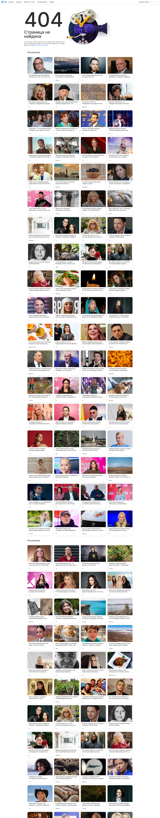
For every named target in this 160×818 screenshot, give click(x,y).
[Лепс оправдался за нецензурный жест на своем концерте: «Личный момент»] (40, 496)
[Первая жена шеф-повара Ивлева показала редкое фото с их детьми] (66, 96)
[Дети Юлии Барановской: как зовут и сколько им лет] (40, 797)
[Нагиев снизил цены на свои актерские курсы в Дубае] (93, 416)
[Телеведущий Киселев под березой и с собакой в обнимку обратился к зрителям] (120, 69)
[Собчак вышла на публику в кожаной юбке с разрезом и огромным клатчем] (120, 549)
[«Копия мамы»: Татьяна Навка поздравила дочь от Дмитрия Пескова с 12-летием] (120, 309)
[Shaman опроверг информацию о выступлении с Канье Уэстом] (93, 549)
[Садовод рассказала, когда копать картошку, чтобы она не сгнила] (66, 442)
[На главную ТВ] (5, 2)
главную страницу (42, 45)
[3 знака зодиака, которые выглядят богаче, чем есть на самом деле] (66, 256)
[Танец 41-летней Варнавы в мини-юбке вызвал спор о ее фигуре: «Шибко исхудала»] (40, 469)
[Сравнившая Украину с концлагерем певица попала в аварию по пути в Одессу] (93, 389)
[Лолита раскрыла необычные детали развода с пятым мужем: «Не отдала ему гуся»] (93, 576)
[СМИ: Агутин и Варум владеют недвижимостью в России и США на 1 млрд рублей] (40, 176)
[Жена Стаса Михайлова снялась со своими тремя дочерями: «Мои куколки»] (120, 744)
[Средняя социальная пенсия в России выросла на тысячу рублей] (120, 389)
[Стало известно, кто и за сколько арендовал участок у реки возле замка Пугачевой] (93, 229)
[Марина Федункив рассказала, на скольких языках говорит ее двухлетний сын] (66, 122)
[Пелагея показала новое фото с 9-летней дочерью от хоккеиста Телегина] (66, 744)
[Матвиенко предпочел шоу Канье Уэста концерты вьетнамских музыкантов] (40, 683)
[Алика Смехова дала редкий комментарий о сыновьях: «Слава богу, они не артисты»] (120, 603)
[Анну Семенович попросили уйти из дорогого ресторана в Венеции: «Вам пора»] (93, 149)
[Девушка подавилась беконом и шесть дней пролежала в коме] (40, 229)
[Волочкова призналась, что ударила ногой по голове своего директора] (66, 717)
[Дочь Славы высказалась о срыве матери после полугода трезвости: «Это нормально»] (40, 309)
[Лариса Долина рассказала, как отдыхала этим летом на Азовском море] (40, 576)
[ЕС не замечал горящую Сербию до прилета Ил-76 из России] (120, 336)
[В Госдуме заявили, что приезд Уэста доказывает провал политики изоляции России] (120, 256)
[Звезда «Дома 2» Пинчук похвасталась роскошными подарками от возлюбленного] (40, 629)
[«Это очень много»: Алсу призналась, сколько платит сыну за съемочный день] (40, 202)
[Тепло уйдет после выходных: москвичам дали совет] (40, 549)
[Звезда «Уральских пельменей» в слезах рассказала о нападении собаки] (120, 176)
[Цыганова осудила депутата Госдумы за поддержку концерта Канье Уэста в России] (40, 96)
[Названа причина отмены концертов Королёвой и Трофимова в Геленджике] (40, 744)
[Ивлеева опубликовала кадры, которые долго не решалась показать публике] (93, 256)
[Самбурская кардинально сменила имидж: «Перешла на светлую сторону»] (66, 389)
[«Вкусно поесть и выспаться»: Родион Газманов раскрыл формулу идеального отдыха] (66, 416)
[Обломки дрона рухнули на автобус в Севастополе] (93, 442)
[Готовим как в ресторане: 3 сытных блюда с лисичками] (120, 362)
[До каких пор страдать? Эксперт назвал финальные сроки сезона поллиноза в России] (40, 522)
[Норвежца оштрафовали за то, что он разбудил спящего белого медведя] (120, 771)
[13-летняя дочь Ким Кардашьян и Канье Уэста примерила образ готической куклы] (93, 309)
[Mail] (2, 2)
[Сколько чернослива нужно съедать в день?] (93, 176)
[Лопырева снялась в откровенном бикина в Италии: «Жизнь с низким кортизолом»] (40, 416)
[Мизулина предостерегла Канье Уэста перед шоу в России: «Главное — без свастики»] (120, 522)
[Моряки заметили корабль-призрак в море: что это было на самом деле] (120, 469)
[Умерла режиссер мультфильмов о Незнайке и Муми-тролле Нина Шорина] (40, 149)
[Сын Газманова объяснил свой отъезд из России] (93, 69)
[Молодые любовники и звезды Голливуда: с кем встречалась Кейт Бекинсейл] (66, 683)
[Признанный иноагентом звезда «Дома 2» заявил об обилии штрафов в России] (93, 797)
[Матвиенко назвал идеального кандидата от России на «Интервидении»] (66, 362)
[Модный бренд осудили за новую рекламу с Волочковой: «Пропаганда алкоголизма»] (120, 442)
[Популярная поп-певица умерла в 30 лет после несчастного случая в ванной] (93, 282)
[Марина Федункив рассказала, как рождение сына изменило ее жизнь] (93, 336)
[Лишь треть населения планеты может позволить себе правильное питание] (66, 282)
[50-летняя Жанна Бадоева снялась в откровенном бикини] (66, 771)
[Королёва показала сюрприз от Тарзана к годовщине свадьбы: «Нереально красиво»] (66, 229)
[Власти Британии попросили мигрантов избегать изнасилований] (66, 176)
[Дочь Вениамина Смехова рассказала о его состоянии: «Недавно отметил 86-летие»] (66, 496)
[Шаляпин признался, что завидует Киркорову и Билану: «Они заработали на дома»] (120, 96)
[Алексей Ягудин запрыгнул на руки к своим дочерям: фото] (93, 603)
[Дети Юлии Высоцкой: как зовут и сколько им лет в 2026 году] (40, 717)
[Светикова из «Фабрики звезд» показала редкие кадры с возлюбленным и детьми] (120, 282)
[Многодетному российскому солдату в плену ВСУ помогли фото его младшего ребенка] (66, 149)
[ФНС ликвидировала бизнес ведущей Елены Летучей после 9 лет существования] (40, 603)
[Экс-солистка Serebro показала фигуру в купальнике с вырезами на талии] (120, 576)
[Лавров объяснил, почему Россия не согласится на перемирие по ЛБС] (40, 362)
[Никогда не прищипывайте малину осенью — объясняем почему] (120, 717)
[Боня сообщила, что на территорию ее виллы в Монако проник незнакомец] (66, 336)
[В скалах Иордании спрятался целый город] (40, 656)
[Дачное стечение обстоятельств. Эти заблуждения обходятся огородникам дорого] (40, 389)
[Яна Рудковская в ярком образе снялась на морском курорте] (120, 416)
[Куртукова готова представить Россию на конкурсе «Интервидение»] (93, 469)
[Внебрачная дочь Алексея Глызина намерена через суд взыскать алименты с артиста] (120, 122)
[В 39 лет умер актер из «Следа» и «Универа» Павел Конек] (120, 229)
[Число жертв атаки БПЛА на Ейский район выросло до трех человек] (93, 522)
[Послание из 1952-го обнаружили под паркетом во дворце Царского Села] (93, 96)
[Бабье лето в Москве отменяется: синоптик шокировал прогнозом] (66, 202)
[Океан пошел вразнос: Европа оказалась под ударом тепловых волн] (93, 771)
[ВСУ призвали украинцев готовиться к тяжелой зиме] (66, 69)
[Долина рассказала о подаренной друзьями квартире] (66, 469)
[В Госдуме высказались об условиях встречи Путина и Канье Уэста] (93, 496)
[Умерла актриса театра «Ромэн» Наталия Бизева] (40, 256)
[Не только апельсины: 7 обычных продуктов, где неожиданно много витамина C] (40, 336)
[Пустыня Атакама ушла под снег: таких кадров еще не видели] (120, 797)
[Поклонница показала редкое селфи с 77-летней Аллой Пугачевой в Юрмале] (93, 202)
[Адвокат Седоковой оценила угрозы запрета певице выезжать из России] (66, 309)
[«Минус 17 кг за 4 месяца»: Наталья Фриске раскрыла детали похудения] (66, 576)
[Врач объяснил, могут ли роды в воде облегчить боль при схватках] (120, 202)
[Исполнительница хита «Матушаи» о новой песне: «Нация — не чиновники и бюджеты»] (120, 496)
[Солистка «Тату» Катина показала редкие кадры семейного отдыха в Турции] (40, 442)
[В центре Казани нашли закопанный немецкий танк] (40, 771)
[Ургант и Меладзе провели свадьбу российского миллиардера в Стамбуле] (93, 122)
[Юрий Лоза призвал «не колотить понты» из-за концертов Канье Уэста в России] (93, 362)
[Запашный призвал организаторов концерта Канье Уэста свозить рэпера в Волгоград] (120, 629)
